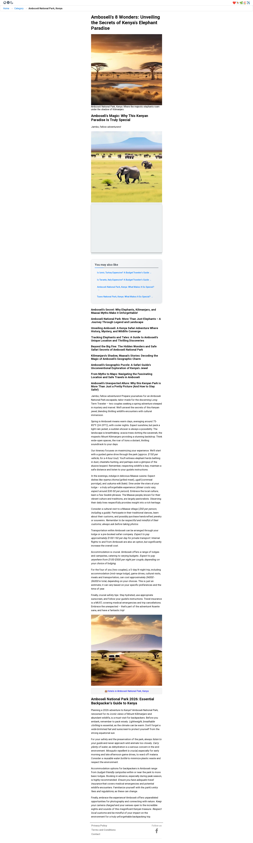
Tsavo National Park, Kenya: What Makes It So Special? (125, 296)
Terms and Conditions (103, 829)
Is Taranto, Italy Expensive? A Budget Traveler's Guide (124, 280)
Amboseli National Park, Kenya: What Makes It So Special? (125, 288)
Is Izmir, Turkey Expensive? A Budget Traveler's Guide (124, 272)
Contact (95, 834)
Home (6, 8)
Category (19, 8)
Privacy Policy (99, 825)
